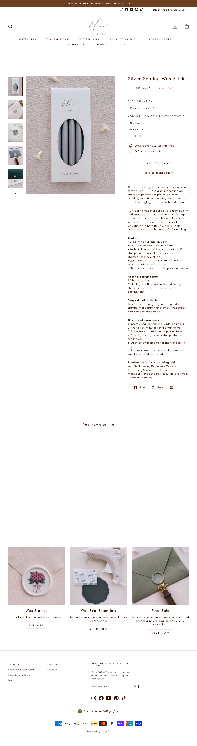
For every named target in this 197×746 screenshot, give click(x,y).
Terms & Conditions (19, 674)
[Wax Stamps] (36, 576)
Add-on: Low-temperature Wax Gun (158, 116)
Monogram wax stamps (154, 307)
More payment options (159, 172)
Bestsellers (27, 39)
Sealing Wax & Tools (123, 39)
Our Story (13, 664)
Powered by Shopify (98, 731)
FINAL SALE (121, 44)
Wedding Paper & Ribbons (86, 44)
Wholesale (51, 669)
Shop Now (98, 628)
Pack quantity (140, 101)
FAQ (10, 680)
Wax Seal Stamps (57, 39)
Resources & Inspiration (21, 669)
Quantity (136, 129)
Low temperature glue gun (145, 304)
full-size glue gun (156, 241)
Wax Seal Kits (89, 39)
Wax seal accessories (148, 311)
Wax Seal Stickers (162, 39)
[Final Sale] (160, 576)
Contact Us (51, 664)
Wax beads (178, 307)
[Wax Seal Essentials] (98, 576)
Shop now (160, 632)
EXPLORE (36, 625)
